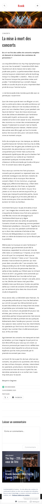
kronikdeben (10, 387)
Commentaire (30, 447)
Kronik (21, 6)
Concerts (6, 33)
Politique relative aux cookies (21, 495)
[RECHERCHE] (4, 5)
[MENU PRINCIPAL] (37, 5)
